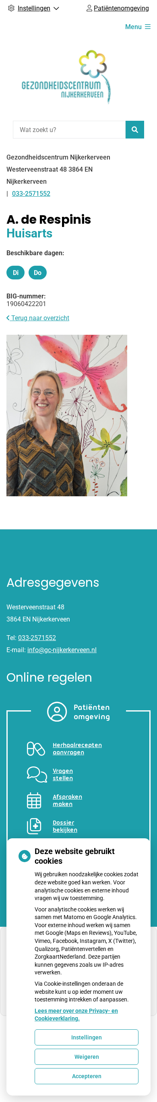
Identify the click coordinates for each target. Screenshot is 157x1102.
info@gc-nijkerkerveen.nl (62, 650)
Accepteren (86, 1076)
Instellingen (86, 1037)
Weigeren (86, 1057)
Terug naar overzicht (39, 318)
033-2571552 (37, 638)
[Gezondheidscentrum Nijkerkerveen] (66, 77)
